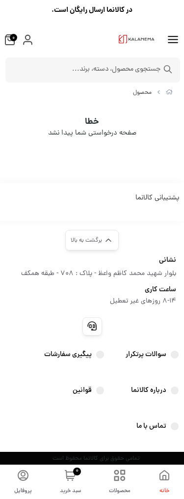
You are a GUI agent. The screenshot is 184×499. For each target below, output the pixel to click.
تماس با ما (151, 426)
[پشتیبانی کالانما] (92, 326)
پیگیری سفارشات (68, 355)
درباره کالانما (148, 390)
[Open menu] (173, 41)
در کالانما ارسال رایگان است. (92, 10)
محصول (142, 92)
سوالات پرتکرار (146, 355)
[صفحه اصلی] (169, 92)
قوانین (82, 390)
